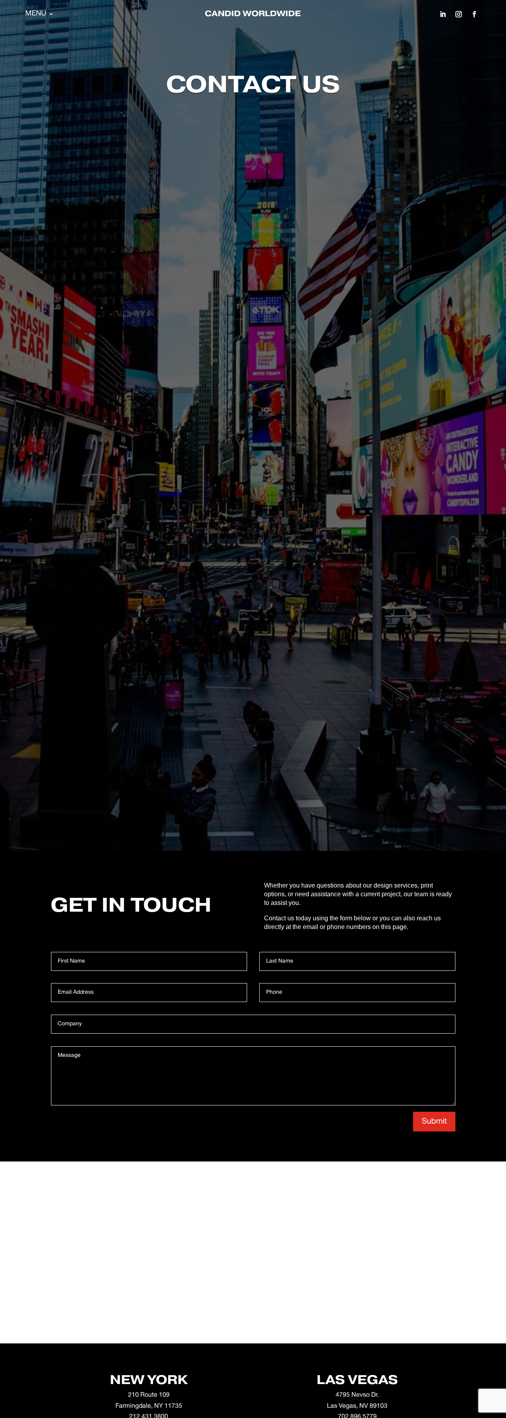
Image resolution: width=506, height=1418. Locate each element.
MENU (35, 14)
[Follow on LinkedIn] (442, 14)
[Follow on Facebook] (474, 14)
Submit (434, 1121)
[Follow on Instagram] (458, 14)
